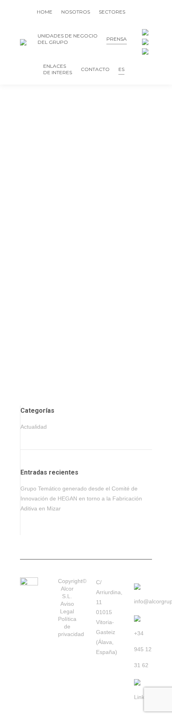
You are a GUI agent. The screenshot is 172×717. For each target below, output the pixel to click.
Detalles (30, 396)
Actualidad (32, 384)
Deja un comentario (126, 384)
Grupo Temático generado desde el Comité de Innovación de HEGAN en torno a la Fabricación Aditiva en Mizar (85, 351)
